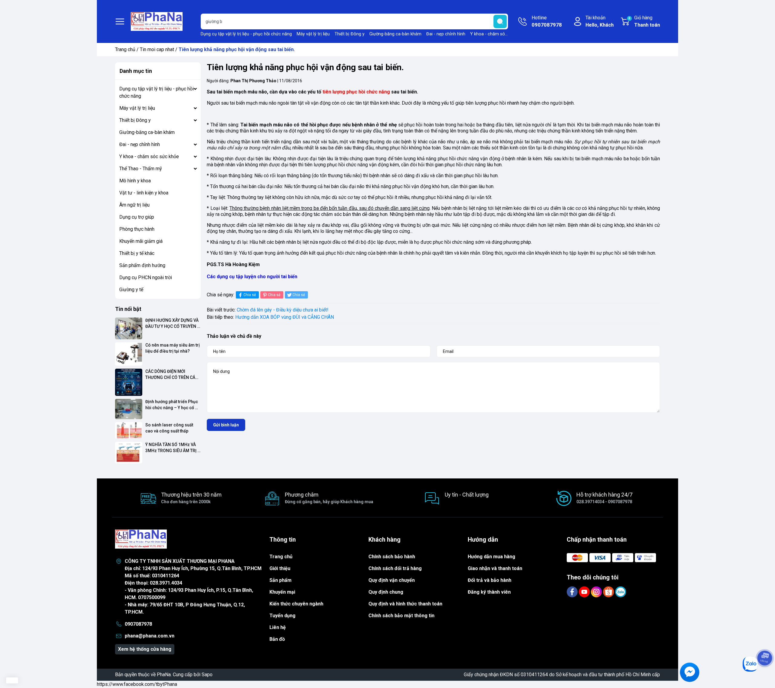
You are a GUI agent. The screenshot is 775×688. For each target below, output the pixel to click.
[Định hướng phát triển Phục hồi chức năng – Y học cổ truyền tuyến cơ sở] (128, 409)
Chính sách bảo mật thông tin (401, 615)
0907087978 (138, 624)
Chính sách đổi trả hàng (395, 568)
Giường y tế (131, 289)
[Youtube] (585, 592)
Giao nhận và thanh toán (495, 568)
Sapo (207, 674)
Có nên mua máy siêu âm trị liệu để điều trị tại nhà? (173, 348)
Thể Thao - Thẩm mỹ (140, 168)
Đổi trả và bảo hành (489, 580)
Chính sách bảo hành (391, 556)
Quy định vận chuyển (391, 580)
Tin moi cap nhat (157, 49)
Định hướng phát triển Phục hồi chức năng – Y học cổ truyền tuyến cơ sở (172, 404)
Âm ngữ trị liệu (134, 205)
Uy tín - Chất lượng (467, 494)
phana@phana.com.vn (149, 636)
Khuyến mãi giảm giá (141, 241)
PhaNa (164, 674)
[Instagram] (597, 592)
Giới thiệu (279, 568)
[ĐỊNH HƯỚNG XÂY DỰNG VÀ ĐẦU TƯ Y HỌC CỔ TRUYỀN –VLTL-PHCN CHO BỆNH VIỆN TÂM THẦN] (128, 328)
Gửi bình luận (226, 424)
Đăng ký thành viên (489, 592)
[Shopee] (609, 592)
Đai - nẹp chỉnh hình (445, 34)
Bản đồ (277, 639)
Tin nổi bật (128, 309)
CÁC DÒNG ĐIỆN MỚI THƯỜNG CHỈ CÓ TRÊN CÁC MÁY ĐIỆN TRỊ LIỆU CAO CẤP (172, 374)
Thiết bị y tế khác (136, 253)
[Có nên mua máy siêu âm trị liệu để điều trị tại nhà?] (128, 354)
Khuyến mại (282, 592)
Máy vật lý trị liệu (313, 34)
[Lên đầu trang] (764, 641)
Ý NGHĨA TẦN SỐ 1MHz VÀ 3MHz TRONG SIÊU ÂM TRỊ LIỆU (171, 447)
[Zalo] (620, 592)
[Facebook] (573, 592)
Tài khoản (599, 21)
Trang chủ (125, 49)
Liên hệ (277, 627)
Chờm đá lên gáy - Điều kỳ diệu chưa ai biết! (282, 310)
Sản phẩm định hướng (142, 265)
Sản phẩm (280, 580)
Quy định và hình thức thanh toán (405, 604)
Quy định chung (385, 592)
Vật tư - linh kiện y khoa (143, 193)
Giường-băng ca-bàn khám (395, 34)
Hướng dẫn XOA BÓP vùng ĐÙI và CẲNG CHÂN (284, 317)
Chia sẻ (249, 295)
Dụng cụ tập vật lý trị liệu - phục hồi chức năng (246, 34)
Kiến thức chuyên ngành (296, 604)
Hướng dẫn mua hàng (491, 556)
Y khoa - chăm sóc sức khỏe (498, 34)
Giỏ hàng (644, 21)
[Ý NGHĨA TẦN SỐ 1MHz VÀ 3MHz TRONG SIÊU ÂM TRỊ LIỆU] (128, 452)
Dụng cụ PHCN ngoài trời (145, 277)
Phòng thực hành (136, 229)
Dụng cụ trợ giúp (136, 217)
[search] (500, 21)
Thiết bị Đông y (349, 34)
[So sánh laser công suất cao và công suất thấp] (128, 430)
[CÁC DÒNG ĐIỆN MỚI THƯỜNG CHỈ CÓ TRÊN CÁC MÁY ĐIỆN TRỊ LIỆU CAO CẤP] (128, 382)
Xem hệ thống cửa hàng (144, 649)
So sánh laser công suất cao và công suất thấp (169, 427)
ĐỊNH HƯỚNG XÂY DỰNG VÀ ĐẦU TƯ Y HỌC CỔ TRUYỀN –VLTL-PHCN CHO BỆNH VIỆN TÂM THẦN (172, 323)
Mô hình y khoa (135, 181)
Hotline (547, 21)
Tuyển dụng (282, 615)
